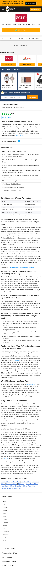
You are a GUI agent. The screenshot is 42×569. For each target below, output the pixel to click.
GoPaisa (6, 459)
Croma (5, 519)
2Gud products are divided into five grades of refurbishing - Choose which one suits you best (21, 171)
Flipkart (16, 360)
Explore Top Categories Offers (11, 190)
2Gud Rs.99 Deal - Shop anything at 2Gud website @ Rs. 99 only (20, 161)
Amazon (5, 501)
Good (8, 114)
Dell (4, 528)
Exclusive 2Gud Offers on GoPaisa (13, 187)
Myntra (5, 510)
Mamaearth (6, 532)
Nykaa (4, 516)
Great (10, 114)
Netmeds (5, 544)
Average (6, 114)
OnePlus (5, 541)
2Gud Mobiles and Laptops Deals (12, 181)
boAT (4, 538)
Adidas (5, 525)
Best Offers (8, 64)
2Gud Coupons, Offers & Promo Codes (14, 151)
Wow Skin (6, 535)
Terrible (2, 114)
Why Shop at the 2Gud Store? (11, 184)
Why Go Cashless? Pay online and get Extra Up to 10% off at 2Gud (20, 166)
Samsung (5, 522)
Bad (4, 114)
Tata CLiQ (5, 507)
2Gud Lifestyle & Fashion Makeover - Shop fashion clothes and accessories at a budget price (20, 156)
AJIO (4, 513)
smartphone (31, 384)
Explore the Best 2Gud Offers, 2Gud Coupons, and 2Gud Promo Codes (20, 177)
